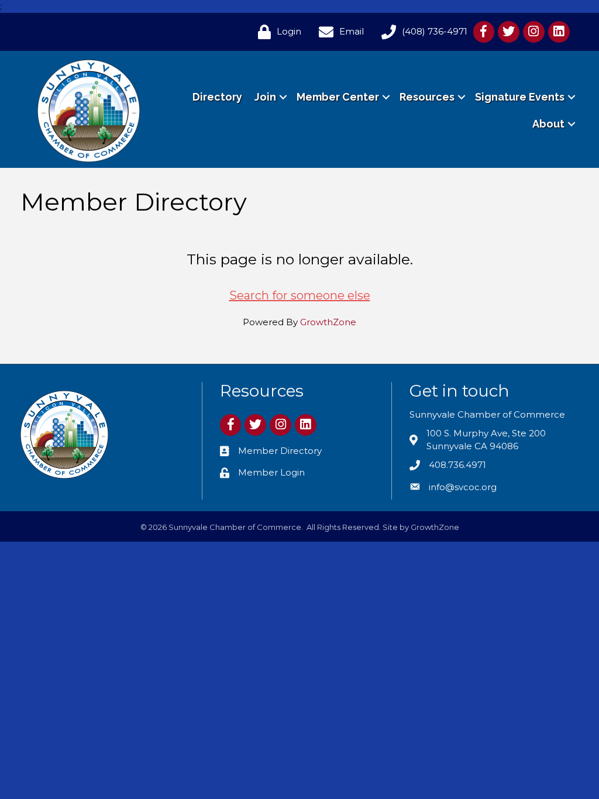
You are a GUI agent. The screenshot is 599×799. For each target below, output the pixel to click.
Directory (217, 97)
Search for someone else (299, 295)
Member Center (338, 97)
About (548, 124)
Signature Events (519, 97)
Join (265, 97)
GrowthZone (328, 322)
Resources (427, 97)
